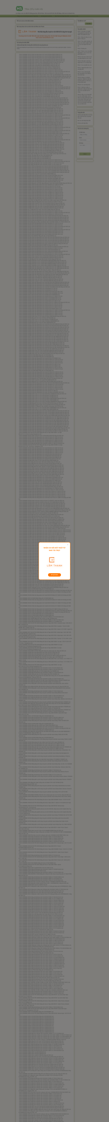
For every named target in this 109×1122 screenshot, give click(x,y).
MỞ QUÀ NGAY (54, 574)
